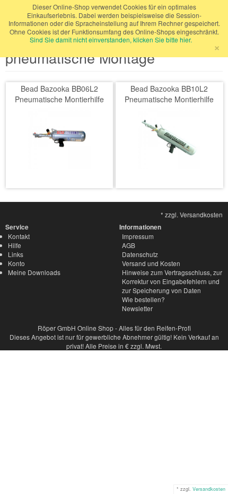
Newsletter (137, 308)
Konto (16, 263)
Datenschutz (140, 254)
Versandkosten (208, 489)
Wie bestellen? (143, 299)
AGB (128, 245)
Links (15, 254)
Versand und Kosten (151, 263)
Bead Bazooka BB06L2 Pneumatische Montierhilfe (59, 93)
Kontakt (19, 236)
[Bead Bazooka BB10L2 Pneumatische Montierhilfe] (169, 136)
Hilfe (14, 245)
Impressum (138, 236)
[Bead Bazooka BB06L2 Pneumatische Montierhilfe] (59, 136)
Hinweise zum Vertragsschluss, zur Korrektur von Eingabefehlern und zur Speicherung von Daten (172, 281)
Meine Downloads (34, 272)
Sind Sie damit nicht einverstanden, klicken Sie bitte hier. (111, 39)
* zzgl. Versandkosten (192, 214)
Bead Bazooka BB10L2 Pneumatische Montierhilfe (169, 93)
